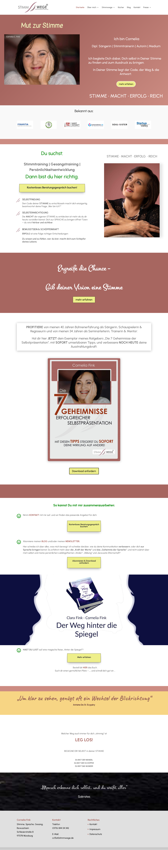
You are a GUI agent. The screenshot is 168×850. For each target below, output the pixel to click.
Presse (146, 7)
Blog (129, 7)
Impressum (95, 829)
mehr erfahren (126, 84)
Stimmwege (107, 7)
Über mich (91, 7)
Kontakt (137, 7)
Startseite (80, 7)
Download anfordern (84, 471)
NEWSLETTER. (72, 541)
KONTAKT (34, 515)
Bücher (121, 7)
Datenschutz (96, 834)
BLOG (44, 541)
